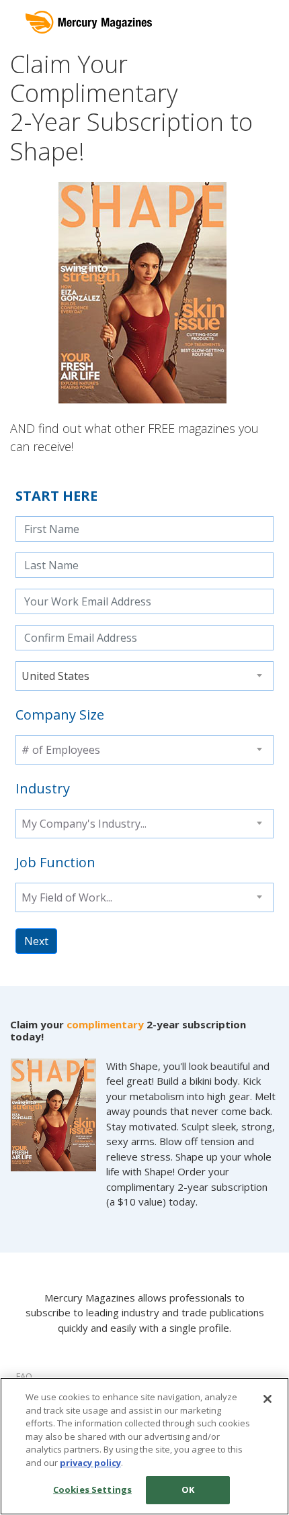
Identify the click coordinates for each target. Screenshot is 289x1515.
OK (187, 1489)
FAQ (24, 1376)
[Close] (267, 1399)
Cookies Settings (92, 1489)
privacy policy (90, 1463)
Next (36, 941)
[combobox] (144, 676)
